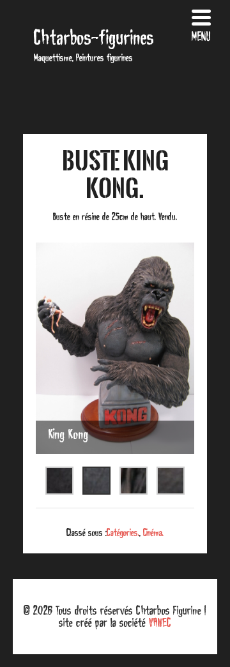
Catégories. (123, 532)
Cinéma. (153, 532)
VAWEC (160, 622)
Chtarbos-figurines (94, 37)
